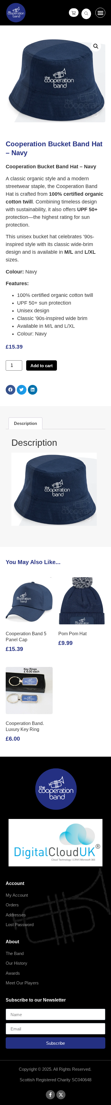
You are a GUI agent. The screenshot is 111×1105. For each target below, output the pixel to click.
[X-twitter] (60, 1094)
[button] (100, 13)
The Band (15, 953)
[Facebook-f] (50, 1094)
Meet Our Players (22, 982)
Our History (16, 963)
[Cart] (74, 12)
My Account (17, 895)
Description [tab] (25, 423)
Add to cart (41, 365)
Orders (12, 904)
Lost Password (20, 924)
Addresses (16, 914)
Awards (13, 973)
